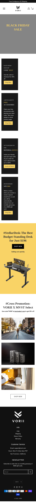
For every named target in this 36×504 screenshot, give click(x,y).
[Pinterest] (19, 487)
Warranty (18, 438)
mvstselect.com (19, 311)
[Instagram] (17, 487)
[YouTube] (22, 487)
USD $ (16, 481)
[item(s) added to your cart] (32, 8)
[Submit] (30, 472)
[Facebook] (14, 487)
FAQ (18, 431)
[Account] (28, 8)
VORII (20, 498)
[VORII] (18, 8)
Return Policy (18, 436)
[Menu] (4, 9)
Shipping (18, 433)
